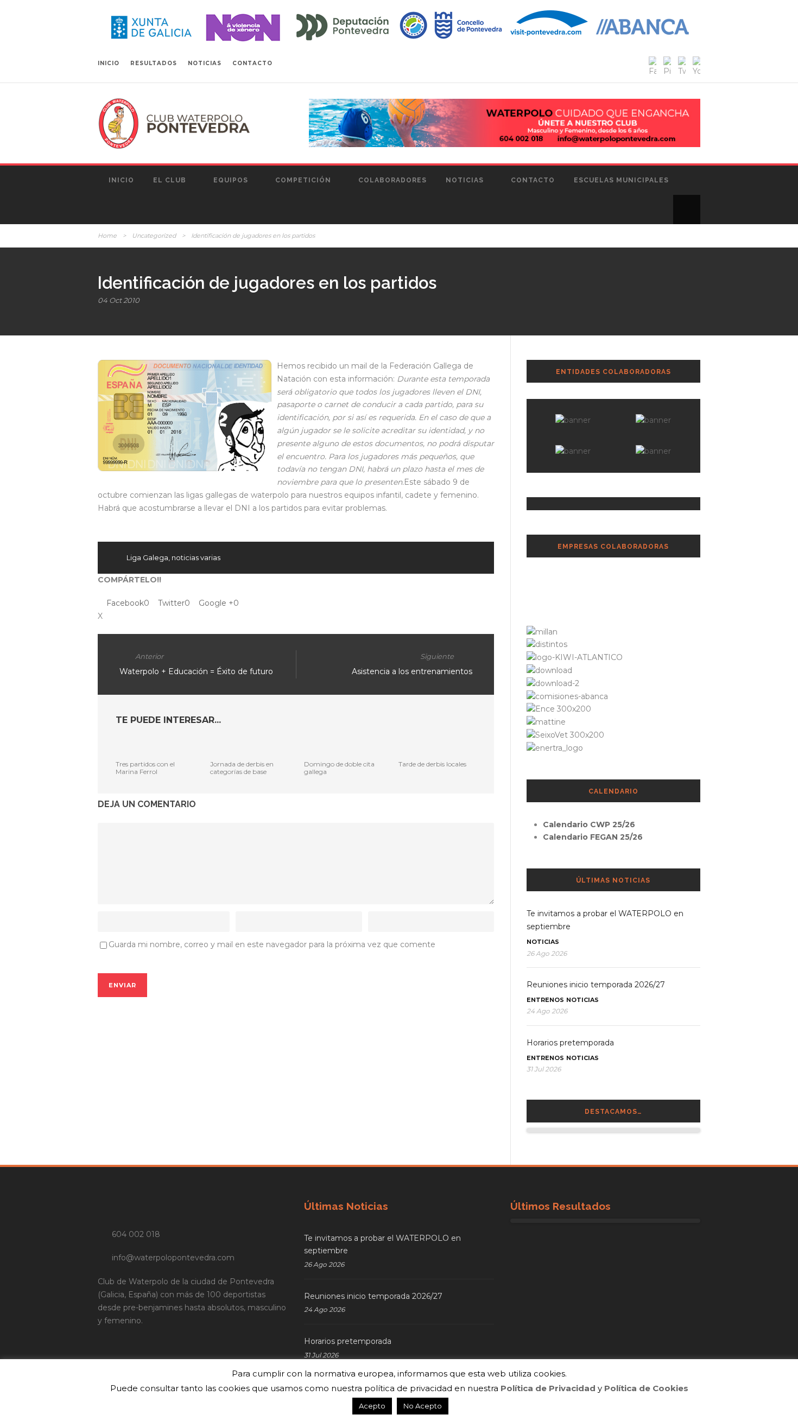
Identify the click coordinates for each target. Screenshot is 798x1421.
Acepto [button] (372, 1405)
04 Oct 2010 (119, 300)
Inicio (121, 180)
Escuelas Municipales (621, 180)
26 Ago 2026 (547, 953)
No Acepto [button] (422, 1405)
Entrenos (545, 1000)
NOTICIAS (204, 63)
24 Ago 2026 (547, 1011)
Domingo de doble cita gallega (339, 768)
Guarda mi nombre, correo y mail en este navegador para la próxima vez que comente (272, 944)
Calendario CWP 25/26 (589, 824)
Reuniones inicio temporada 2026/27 (596, 984)
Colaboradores (392, 180)
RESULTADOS (153, 63)
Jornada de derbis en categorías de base (242, 768)
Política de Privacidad (548, 1388)
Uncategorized (154, 235)
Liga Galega (147, 557)
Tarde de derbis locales (432, 764)
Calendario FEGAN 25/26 (593, 837)
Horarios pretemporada (570, 1043)
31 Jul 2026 (544, 1069)
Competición (303, 180)
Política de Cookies (646, 1388)
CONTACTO (252, 63)
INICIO (108, 63)
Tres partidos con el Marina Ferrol (145, 768)
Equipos (230, 180)
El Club (169, 180)
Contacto (533, 180)
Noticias (465, 180)
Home (107, 235)
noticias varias (196, 557)
